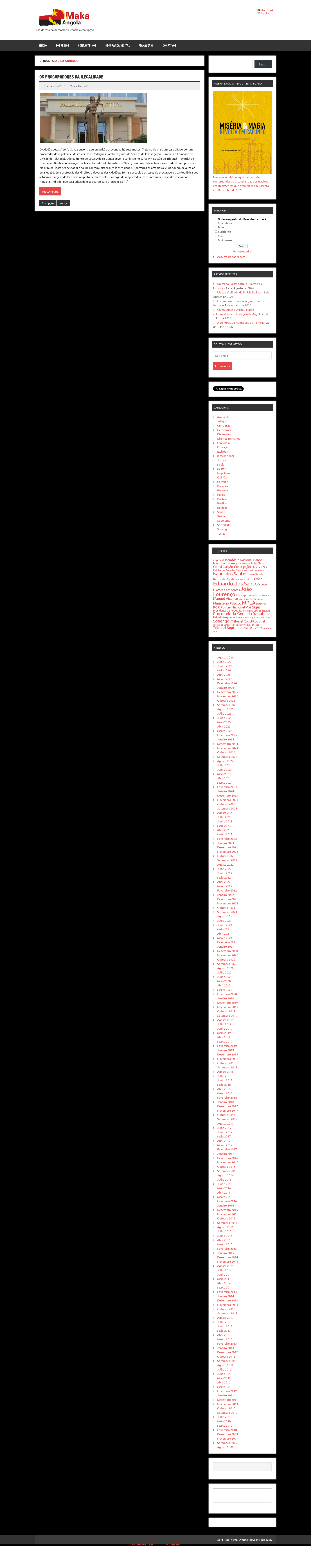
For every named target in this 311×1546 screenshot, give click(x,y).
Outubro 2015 (226, 1218)
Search (263, 64)
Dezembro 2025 (227, 692)
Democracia (224, 430)
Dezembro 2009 (227, 1434)
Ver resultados (242, 251)
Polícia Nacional (232, 607)
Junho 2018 (224, 1080)
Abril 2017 (224, 1140)
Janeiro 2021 (225, 946)
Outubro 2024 (226, 752)
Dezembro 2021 (227, 899)
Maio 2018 (224, 1084)
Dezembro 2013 (227, 1300)
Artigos (222, 421)
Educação (223, 447)
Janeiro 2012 (225, 1395)
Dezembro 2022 (227, 847)
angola (217, 560)
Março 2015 (224, 1244)
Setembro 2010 (227, 1412)
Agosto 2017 (225, 1123)
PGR (216, 607)
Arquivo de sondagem (231, 256)
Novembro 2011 (227, 1404)
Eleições (222, 451)
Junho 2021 (224, 925)
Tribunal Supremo (227, 627)
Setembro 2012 (227, 1360)
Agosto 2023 (225, 812)
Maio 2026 (224, 670)
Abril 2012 (224, 1382)
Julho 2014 (224, 1270)
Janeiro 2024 (225, 791)
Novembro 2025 (227, 696)
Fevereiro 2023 (227, 838)
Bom (221, 227)
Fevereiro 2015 (227, 1248)
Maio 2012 (224, 1378)
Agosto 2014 (225, 1265)
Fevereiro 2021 (227, 942)
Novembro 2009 (227, 1438)
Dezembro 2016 (227, 1158)
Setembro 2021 (227, 912)
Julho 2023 (224, 817)
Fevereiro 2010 (227, 1429)
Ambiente (223, 417)
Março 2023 (224, 834)
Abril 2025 (224, 726)
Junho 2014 (224, 1274)
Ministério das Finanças (251, 598)
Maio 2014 (224, 1278)
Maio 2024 (224, 774)
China (261, 563)
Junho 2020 (224, 976)
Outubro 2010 (226, 1408)
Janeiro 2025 (225, 739)
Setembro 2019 (227, 1015)
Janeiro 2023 (225, 843)
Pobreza (222, 486)
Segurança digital (117, 45)
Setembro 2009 (227, 1442)
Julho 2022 (224, 868)
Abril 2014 (224, 1283)
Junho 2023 (224, 821)
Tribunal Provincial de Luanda (244, 624)
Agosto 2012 (225, 1365)
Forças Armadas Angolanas (232, 570)
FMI (215, 570)
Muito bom (225, 223)
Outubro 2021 (226, 907)
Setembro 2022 (227, 860)
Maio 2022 (224, 877)
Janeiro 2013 (225, 1347)
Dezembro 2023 (227, 795)
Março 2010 (224, 1425)
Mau (221, 236)
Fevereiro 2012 (227, 1391)
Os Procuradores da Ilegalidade (71, 77)
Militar (221, 468)
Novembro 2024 (227, 748)
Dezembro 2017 (227, 1106)
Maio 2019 (224, 1032)
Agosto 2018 (225, 1071)
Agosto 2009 (225, 1447)
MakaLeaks (146, 45)
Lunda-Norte (263, 595)
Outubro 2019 (226, 1011)
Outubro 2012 (226, 1356)
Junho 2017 (224, 1132)
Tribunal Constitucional (248, 621)
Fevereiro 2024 (227, 786)
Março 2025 (224, 730)
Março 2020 (224, 989)
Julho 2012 (224, 1369)
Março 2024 (224, 782)
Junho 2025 (224, 717)
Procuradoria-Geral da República (241, 613)
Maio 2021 (224, 929)
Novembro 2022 (227, 851)
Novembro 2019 (227, 1007)
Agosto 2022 (225, 864)
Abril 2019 (224, 1037)
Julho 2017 (224, 1127)
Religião (222, 507)
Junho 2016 (224, 1183)
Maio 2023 (224, 825)
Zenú (262, 628)
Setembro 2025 (227, 704)
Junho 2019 (224, 1028)
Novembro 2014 (227, 1261)
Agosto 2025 (225, 709)
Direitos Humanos (228, 438)
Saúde (221, 512)
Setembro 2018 (227, 1067)
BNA (254, 563)
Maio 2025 (224, 722)
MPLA (249, 603)
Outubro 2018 (226, 1063)
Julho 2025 (224, 713)
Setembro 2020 (227, 963)
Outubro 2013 (226, 1309)
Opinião (222, 477)
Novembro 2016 (227, 1162)
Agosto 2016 (225, 1175)
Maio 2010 (224, 1421)
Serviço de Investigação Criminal (250, 617)
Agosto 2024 (225, 761)
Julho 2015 (224, 1231)
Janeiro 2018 (225, 1101)
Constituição (223, 566)
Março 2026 (224, 679)
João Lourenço (232, 591)
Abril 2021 (224, 933)
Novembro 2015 (227, 1214)
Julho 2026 (224, 661)
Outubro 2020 (226, 959)
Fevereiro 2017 (227, 1149)
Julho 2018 (224, 1076)
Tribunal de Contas (221, 624)
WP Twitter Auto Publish (142, 1544)
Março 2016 (224, 1196)
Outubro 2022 (226, 856)
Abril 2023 (224, 830)
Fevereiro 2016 (227, 1201)
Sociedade (223, 524)
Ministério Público (227, 603)
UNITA (247, 627)
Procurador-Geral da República (256, 610)
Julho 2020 (224, 972)
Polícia (221, 494)
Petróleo (222, 481)
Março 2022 (224, 886)
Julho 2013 (224, 1322)
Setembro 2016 (227, 1171)
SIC (269, 617)
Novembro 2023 (227, 799)
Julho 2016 (224, 1179)
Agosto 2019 (225, 1019)
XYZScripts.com (173, 1544)
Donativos (169, 45)
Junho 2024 (224, 769)
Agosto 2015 (225, 1227)
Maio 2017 (224, 1136)
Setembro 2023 (227, 808)
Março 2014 (224, 1287)
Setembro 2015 (227, 1222)
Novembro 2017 (227, 1110)
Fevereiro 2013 (227, 1343)
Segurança (224, 520)
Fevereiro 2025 (227, 735)
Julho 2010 (224, 1417)
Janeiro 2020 (225, 998)
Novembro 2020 (227, 955)
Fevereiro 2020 (227, 994)
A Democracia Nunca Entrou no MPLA (241, 322)
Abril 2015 (224, 1240)
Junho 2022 (224, 873)
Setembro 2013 (227, 1313)
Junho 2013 (224, 1326)
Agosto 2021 (225, 916)
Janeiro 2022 (225, 894)
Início (43, 45)
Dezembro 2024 (227, 743)
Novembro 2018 (227, 1058)
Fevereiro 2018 (227, 1097)
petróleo (261, 603)
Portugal (253, 607)
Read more (50, 191)
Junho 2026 (224, 666)
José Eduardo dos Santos (237, 581)
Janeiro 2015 (225, 1253)
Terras (221, 533)
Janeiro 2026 (225, 687)
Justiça (63, 203)
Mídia (220, 464)
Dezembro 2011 (227, 1399)
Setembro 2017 (227, 1119)
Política (222, 499)
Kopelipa (241, 595)
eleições (257, 567)
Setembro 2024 (227, 756)
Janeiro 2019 (225, 1050)
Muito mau (225, 240)
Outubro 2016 (226, 1166)
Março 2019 (224, 1041)
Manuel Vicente (225, 598)
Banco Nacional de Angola (237, 561)
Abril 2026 (224, 674)
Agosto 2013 (225, 1317)
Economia (223, 442)
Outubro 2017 (226, 1114)
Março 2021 (224, 938)
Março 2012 (224, 1386)
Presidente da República (228, 610)
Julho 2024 (224, 765)
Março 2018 (224, 1093)
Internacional (225, 455)
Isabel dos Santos (230, 573)
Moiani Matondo (79, 86)
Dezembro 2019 (227, 1002)
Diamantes (224, 434)
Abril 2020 (224, 985)
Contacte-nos (87, 45)
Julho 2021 (224, 920)
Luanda (252, 595)
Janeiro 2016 (225, 1205)
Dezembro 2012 (227, 1352)
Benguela (246, 563)
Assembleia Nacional (237, 560)
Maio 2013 (224, 1330)
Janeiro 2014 (225, 1296)
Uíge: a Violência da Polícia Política (239, 292)
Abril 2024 (224, 778)
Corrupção (48, 203)
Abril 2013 (224, 1335)
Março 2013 (224, 1339)
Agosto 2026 (225, 657)
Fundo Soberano (256, 570)
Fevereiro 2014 (227, 1291)
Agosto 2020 (225, 968)
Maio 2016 (224, 1188)
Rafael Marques (222, 617)
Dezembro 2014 (227, 1257)
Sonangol (223, 529)
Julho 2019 (224, 1024)
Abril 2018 (224, 1089)
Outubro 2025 (226, 700)
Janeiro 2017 (225, 1153)
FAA (265, 567)
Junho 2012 (224, 1373)
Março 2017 (224, 1145)
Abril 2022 (224, 881)
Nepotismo (224, 473)
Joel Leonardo (242, 579)
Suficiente (224, 231)
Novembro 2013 (227, 1304)
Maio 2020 (224, 981)
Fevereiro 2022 (227, 890)
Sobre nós (62, 45)
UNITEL (256, 628)
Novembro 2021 (227, 903)
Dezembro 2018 (227, 1054)
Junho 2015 (224, 1235)
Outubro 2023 (226, 804)
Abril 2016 (224, 1192)
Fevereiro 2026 (227, 683)
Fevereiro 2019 (227, 1045)
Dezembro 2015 (227, 1209)
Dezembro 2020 (227, 950)
